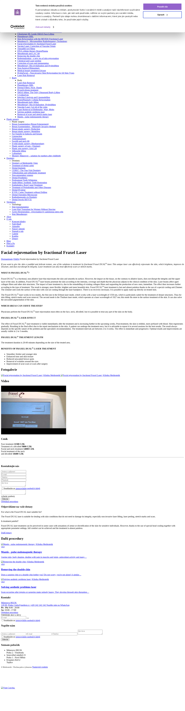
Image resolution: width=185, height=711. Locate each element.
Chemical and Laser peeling (29, 61)
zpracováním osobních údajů (28, 488)
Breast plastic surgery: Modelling (26, 131)
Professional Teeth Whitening (24, 180)
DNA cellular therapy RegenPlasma (32, 51)
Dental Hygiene (18, 190)
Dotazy (15, 238)
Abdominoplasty (19, 139)
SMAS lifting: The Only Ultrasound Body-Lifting (38, 92)
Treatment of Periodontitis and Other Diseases (31, 187)
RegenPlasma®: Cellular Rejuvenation (33, 100)
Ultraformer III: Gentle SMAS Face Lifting (35, 34)
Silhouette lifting (19, 151)
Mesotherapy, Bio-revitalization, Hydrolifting (36, 104)
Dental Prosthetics (19, 178)
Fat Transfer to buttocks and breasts (27, 134)
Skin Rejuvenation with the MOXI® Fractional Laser (40, 39)
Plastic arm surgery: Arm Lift (24, 148)
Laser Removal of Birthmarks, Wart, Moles (35, 109)
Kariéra (15, 236)
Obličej (16, 259)
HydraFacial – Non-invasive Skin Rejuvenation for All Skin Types (45, 73)
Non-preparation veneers (22, 175)
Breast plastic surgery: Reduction (26, 129)
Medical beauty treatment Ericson (31, 70)
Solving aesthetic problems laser (31, 112)
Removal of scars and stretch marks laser (34, 114)
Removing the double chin (28, 56)
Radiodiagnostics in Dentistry (24, 197)
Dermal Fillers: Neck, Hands (29, 87)
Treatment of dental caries (23, 165)
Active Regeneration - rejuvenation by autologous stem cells (37, 212)
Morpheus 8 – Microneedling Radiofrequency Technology (42, 41)
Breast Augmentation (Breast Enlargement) (30, 124)
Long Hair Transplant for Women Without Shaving (33, 209)
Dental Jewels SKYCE (22, 199)
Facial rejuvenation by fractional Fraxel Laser (36, 44)
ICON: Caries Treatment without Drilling (29, 192)
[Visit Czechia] (8, 688)
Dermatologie (7, 259)
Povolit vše (162, 7)
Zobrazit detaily (42, 27)
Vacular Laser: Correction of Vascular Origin (36, 46)
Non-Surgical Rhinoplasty (28, 68)
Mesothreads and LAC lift (28, 53)
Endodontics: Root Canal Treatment (27, 185)
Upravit (160, 15)
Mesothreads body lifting (28, 102)
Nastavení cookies (40, 667)
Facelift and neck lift (20, 141)
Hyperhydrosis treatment (27, 90)
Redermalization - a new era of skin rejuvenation (38, 58)
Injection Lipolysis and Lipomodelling (33, 97)
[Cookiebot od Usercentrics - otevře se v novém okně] (17, 27)
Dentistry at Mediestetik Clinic (25, 163)
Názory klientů (18, 229)
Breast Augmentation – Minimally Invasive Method (34, 126)
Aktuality (16, 226)
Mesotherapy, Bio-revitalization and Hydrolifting (38, 66)
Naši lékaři (16, 224)
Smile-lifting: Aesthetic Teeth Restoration (29, 182)
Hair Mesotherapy (19, 214)
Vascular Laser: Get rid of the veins (32, 107)
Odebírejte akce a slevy (11, 615)
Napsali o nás (17, 231)
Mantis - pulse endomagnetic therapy (33, 117)
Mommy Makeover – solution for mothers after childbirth (36, 156)
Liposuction (17, 136)
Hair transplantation (20, 207)
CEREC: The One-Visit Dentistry (26, 170)
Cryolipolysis (23, 95)
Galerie (15, 234)
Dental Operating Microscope (24, 195)
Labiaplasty (17, 153)
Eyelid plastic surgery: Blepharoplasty (28, 143)
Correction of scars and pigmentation (33, 63)
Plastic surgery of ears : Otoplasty (26, 146)
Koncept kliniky (19, 221)
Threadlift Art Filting (26, 48)
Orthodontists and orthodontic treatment (29, 173)
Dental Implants (18, 168)
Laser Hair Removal (26, 75)
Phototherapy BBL (25, 36)
